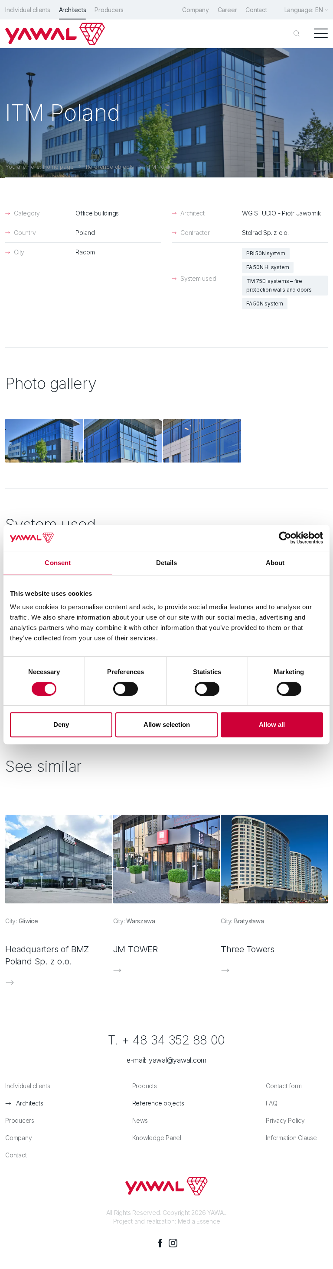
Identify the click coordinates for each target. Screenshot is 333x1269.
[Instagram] (173, 1243)
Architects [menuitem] (72, 9)
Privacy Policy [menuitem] (285, 1120)
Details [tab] (166, 562)
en (319, 9)
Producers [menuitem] (109, 9)
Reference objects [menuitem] (158, 1103)
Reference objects (110, 166)
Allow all (272, 724)
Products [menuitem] (144, 1085)
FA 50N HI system (267, 267)
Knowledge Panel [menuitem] (156, 1137)
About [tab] (275, 562)
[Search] (296, 33)
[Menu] (321, 34)
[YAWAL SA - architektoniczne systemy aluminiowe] (55, 33)
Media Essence (199, 1221)
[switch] (125, 689)
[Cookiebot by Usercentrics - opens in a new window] (285, 537)
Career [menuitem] (227, 9)
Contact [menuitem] (256, 9)
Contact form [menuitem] (283, 1085)
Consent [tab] (58, 562)
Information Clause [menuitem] (291, 1137)
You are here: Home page (39, 166)
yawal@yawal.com (177, 1060)
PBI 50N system (265, 253)
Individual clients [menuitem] (27, 9)
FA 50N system (264, 303)
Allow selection (167, 724)
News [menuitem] (140, 1120)
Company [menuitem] (195, 9)
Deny (61, 724)
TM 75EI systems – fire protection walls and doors (279, 285)
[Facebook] (160, 1243)
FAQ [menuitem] (271, 1103)
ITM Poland (161, 166)
